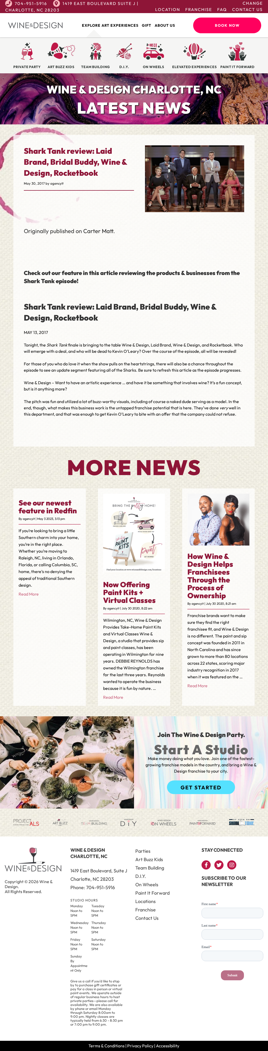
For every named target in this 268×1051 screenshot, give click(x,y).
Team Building (149, 868)
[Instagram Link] (231, 865)
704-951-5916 (31, 3)
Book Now (227, 25)
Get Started (201, 787)
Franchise (198, 9)
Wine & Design (37, 382)
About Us (165, 25)
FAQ (222, 9)
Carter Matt (98, 231)
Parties (142, 851)
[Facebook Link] (206, 865)
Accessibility (167, 1045)
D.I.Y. (140, 876)
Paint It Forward (152, 893)
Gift (146, 25)
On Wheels (146, 885)
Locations (145, 901)
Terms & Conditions (106, 1045)
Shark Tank (57, 345)
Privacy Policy (140, 1045)
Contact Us (247, 9)
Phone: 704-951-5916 (92, 887)
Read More (29, 594)
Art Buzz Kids (149, 859)
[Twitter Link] (219, 865)
